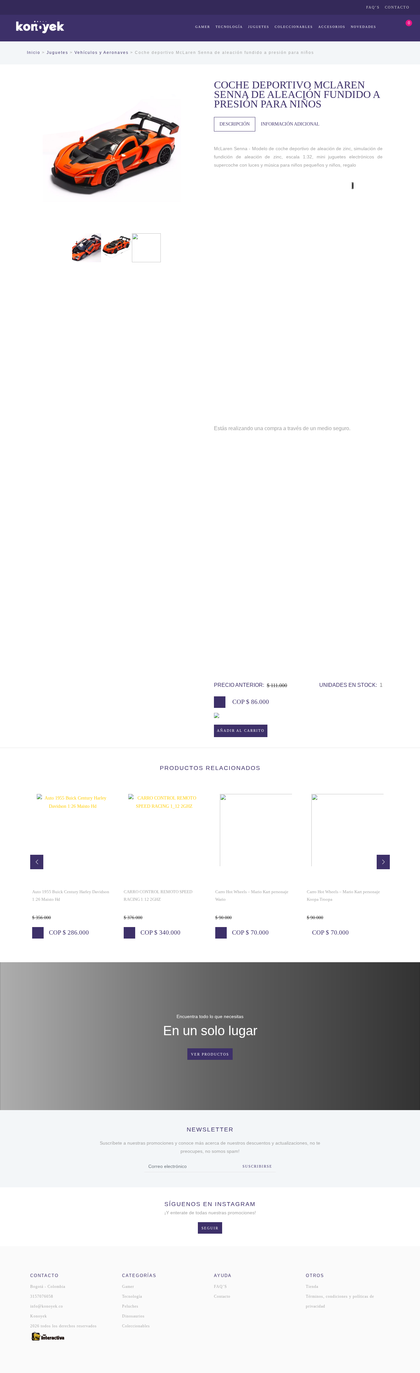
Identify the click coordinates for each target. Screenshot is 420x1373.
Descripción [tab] (235, 124)
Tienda (312, 1286)
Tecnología (229, 27)
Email (356, 7)
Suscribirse (257, 1166)
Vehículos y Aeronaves (101, 52)
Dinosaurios (133, 1316)
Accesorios (332, 27)
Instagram (338, 7)
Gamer (202, 27)
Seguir (210, 1228)
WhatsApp (328, 7)
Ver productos (210, 1054)
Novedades (363, 27)
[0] (402, 27)
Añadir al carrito (240, 731)
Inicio (33, 52)
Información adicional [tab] (290, 124)
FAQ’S (373, 7)
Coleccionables (294, 27)
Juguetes (258, 27)
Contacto (397, 7)
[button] (36, 862)
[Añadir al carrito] (38, 933)
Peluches (130, 1306)
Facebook (347, 7)
